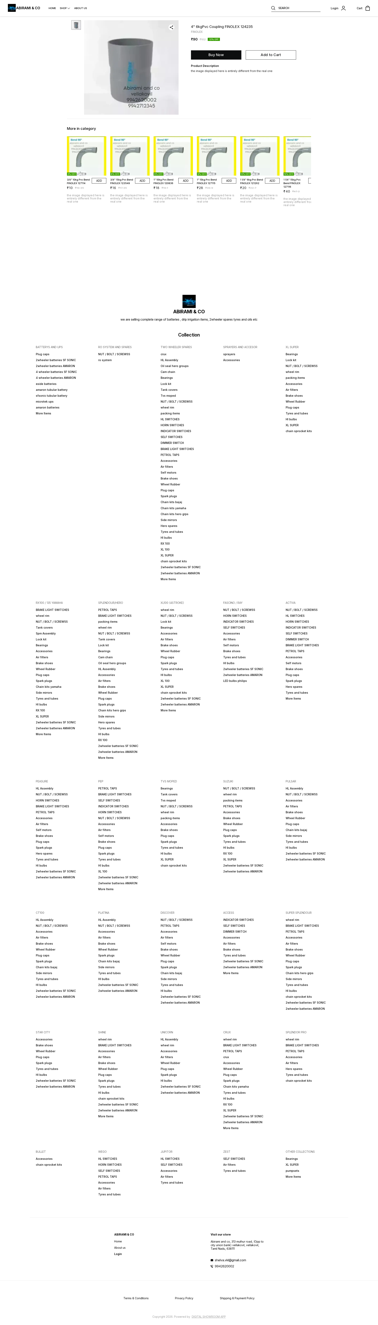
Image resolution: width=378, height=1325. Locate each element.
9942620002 (224, 1266)
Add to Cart (271, 55)
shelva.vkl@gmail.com (230, 1260)
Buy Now (216, 55)
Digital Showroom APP (209, 1316)
